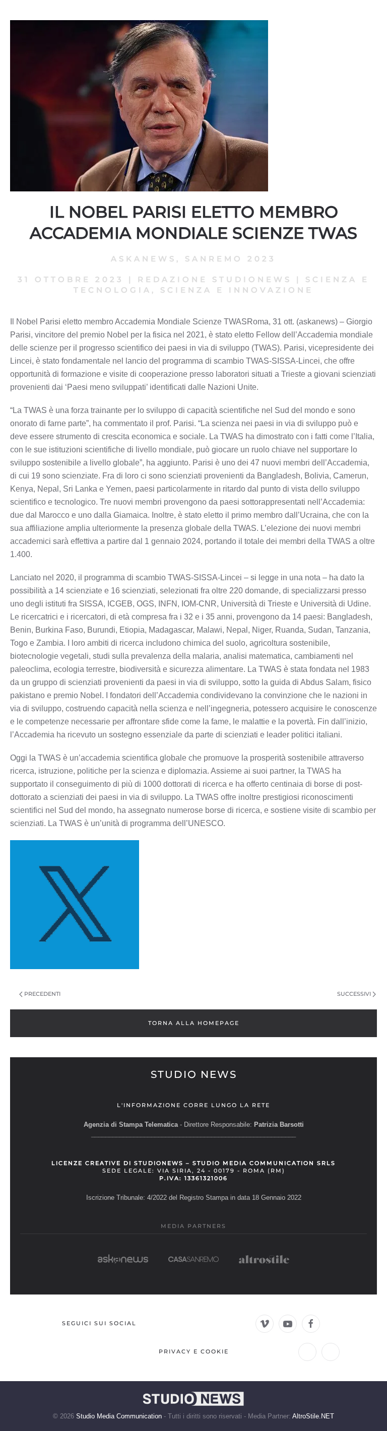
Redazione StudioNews (215, 279)
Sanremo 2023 (230, 258)
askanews (143, 258)
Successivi (354, 993)
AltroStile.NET (313, 1416)
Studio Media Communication (119, 1416)
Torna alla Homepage (193, 1023)
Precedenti (42, 993)
